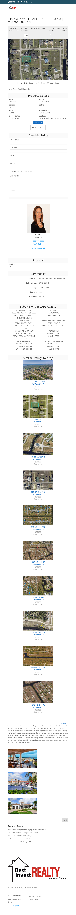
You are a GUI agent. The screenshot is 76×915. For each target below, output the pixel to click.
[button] (12, 83)
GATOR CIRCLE (54, 323)
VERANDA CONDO (24, 346)
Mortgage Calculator (35, 896)
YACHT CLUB (53, 349)
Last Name (14, 148)
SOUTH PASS (53, 336)
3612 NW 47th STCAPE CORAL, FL (38, 633)
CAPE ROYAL (24, 320)
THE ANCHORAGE (53, 344)
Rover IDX (63, 724)
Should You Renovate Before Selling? (20, 836)
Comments (14, 176)
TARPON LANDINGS (24, 344)
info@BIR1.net (16, 906)
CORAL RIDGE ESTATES (24, 323)
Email (12, 155)
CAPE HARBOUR (53, 315)
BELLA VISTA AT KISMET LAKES (24, 313)
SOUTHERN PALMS (24, 341)
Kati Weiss (38, 234)
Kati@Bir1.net (38, 244)
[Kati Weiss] (38, 232)
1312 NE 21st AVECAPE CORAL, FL (38, 458)
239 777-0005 (38, 241)
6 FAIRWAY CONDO (24, 310)
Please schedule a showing (23, 171)
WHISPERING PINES (24, 349)
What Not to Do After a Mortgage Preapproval (23, 833)
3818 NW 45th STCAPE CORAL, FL (38, 668)
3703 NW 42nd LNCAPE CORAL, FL (37, 382)
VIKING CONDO (53, 346)
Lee (40, 292)
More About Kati (38, 248)
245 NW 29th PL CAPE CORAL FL (52, 278)
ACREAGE (53, 310)
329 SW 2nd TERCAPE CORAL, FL (38, 493)
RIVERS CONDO (53, 333)
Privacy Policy (33, 899)
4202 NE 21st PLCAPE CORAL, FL (38, 706)
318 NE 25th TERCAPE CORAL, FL (38, 528)
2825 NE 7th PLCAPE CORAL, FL (38, 598)
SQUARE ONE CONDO (54, 341)
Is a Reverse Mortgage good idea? (19, 839)
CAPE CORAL (44, 283)
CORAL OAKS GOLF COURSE (53, 320)
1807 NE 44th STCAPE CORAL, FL (38, 563)
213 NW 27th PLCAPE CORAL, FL (38, 420)
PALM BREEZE (53, 331)
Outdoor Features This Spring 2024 (19, 842)
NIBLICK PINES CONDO (24, 331)
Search (65, 820)
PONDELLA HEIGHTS (24, 333)
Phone (12, 163)
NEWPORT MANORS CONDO (54, 325)
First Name (14, 140)
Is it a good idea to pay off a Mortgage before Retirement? (27, 830)
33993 (41, 296)
